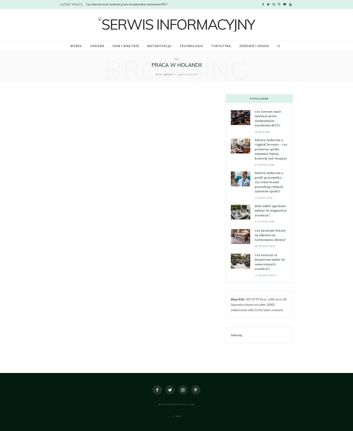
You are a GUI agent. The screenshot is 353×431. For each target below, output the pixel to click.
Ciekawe (97, 46)
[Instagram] (183, 389)
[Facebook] (157, 389)
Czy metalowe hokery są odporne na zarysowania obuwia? (270, 235)
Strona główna (164, 74)
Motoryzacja (159, 46)
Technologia (191, 46)
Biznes (76, 46)
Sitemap (236, 335)
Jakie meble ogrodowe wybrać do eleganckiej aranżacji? (270, 211)
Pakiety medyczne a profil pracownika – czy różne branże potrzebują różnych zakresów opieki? (269, 182)
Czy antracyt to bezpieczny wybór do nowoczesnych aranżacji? (270, 262)
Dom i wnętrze (126, 46)
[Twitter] (170, 389)
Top (178, 416)
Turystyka (221, 46)
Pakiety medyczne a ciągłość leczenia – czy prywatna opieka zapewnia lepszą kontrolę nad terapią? (271, 149)
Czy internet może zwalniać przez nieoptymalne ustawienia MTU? (126, 4)
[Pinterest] (195, 389)
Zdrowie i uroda (254, 46)
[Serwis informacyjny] (176, 24)
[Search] (278, 46)
